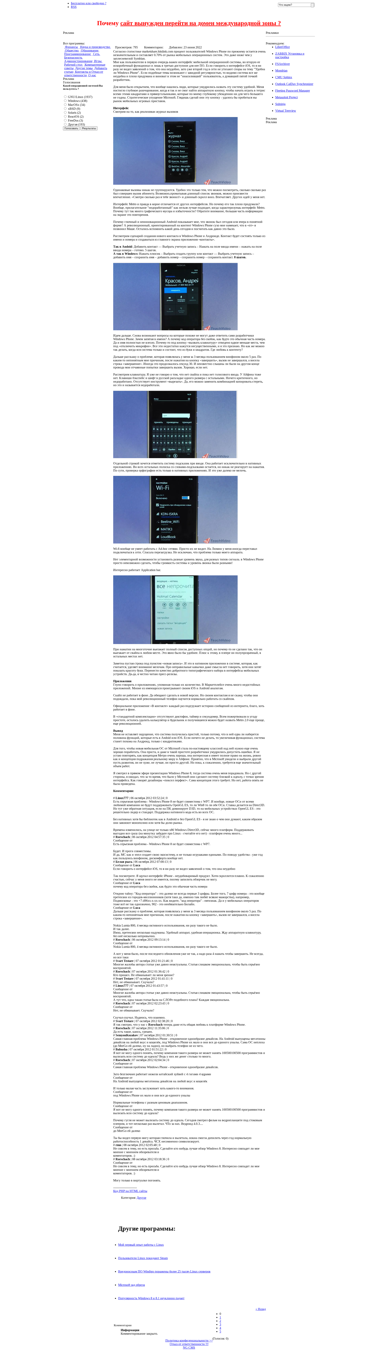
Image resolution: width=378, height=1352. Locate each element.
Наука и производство (95, 47)
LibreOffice (282, 47)
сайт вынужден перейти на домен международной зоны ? (200, 23)
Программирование (78, 54)
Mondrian (281, 70)
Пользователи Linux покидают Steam (143, 1258)
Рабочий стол (73, 64)
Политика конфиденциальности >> (189, 1340)
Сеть (96, 54)
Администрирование (78, 61)
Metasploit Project (286, 97)
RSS (74, 6)
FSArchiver (282, 64)
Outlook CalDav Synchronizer (294, 84)
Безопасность (73, 57)
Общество (71, 50)
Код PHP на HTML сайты (130, 1191)
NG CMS (189, 1347)
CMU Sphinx (283, 77)
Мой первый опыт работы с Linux (141, 1244)
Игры (97, 61)
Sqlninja (280, 104)
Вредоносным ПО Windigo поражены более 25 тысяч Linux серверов (164, 1271)
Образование (89, 50)
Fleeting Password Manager (292, 90)
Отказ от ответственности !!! (189, 1344)
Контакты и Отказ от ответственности (83, 73)
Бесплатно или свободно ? (88, 3)
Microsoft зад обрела (131, 1284)
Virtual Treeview (285, 110)
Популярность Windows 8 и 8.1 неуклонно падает (151, 1298)
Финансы (71, 47)
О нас (92, 75)
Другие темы (83, 68)
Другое (141, 1197)
